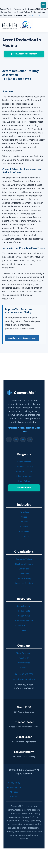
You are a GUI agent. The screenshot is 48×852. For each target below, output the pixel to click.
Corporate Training (24, 559)
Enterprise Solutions (24, 583)
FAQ (24, 630)
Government (24, 573)
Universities (24, 569)
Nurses (24, 517)
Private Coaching (24, 476)
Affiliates (14, 792)
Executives (24, 531)
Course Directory (24, 606)
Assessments (24, 487)
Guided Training (24, 462)
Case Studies (24, 663)
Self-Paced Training (24, 466)
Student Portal (24, 611)
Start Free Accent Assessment (22, 338)
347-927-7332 (34, 15)
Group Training (24, 481)
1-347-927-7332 (24, 674)
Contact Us (24, 667)
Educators (24, 536)
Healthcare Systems (24, 564)
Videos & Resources (24, 625)
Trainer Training (24, 578)
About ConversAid (24, 653)
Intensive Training (24, 471)
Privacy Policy (14, 783)
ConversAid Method (24, 620)
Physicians (24, 512)
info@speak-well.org (24, 679)
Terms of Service (13, 787)
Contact (13, 796)
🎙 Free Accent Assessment (24, 54)
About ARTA (24, 658)
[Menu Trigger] (43, 5)
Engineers (24, 522)
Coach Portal (24, 616)
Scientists (24, 526)
